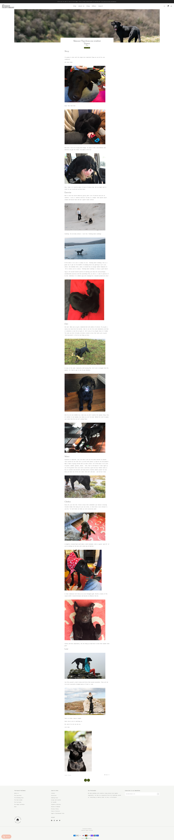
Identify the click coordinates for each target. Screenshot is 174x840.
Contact (53, 793)
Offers (94, 6)
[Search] (164, 6)
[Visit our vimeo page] (59, 820)
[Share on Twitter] (106, 774)
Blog (88, 6)
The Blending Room (18, 797)
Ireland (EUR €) (85, 832)
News (15, 806)
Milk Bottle (90, 838)
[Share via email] (108, 774)
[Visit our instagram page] (54, 820)
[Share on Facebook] (104, 774)
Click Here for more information (108, 1)
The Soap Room (17, 795)
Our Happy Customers (19, 804)
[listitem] (87, 1)
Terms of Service (55, 811)
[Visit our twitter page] (57, 820)
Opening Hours (54, 797)
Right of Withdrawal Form (57, 813)
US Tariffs (53, 802)
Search (100, 6)
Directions (53, 795)
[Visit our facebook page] (51, 820)
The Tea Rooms (17, 802)
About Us (81, 6)
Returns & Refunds (55, 806)
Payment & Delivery (56, 804)
